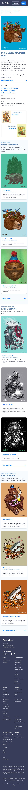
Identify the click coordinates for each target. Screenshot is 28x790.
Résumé (17, 732)
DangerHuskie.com (7, 734)
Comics (14, 7)
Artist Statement (18, 689)
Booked (16, 3)
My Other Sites (7, 732)
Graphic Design (6, 696)
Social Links (13, 780)
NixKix (4, 744)
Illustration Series (19, 669)
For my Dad (5, 759)
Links (4, 757)
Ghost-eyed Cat (18, 665)
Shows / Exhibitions (19, 699)
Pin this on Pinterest (9, 93)
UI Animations (6, 706)
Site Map (5, 778)
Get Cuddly (6, 298)
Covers (16, 676)
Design (5, 687)
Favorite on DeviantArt (10, 88)
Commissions (18, 701)
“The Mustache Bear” (9, 286)
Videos (4, 752)
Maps (16, 672)
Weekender (17, 728)
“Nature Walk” (7, 190)
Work (4, 657)
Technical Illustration (19, 679)
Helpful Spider (18, 724)
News (4, 750)
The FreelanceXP (6, 739)
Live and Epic (7, 465)
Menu (23, 3)
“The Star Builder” (8, 404)
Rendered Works (18, 660)
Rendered (15, 11)
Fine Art (17, 687)
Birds (16, 696)
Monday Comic (18, 719)
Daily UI (5, 701)
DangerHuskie (18, 662)
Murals (16, 681)
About (23, 7)
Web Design (5, 704)
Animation (6, 717)
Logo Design (6, 711)
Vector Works (18, 667)
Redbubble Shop (7, 80)
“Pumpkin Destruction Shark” (11, 616)
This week (5, 662)
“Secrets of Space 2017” (10, 454)
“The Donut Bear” (8, 519)
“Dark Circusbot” (7, 356)
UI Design (5, 692)
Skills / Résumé (18, 734)
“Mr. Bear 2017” (7, 239)
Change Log (11, 778)
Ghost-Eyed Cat (6, 742)
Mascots (5, 713)
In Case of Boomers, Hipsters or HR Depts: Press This (14, 784)
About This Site (18, 778)
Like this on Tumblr (9, 90)
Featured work (6, 660)
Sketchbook (17, 683)
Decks (16, 694)
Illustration (4, 7)
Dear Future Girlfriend (20, 721)
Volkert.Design (6, 737)
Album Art (17, 674)
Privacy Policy (20, 780)
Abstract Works (18, 692)
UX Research (6, 694)
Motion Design (6, 708)
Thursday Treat (18, 726)
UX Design (5, 689)
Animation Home (7, 719)
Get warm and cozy (9, 630)
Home (2, 11)
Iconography (6, 699)
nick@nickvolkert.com (9, 647)
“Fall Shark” (6, 568)
